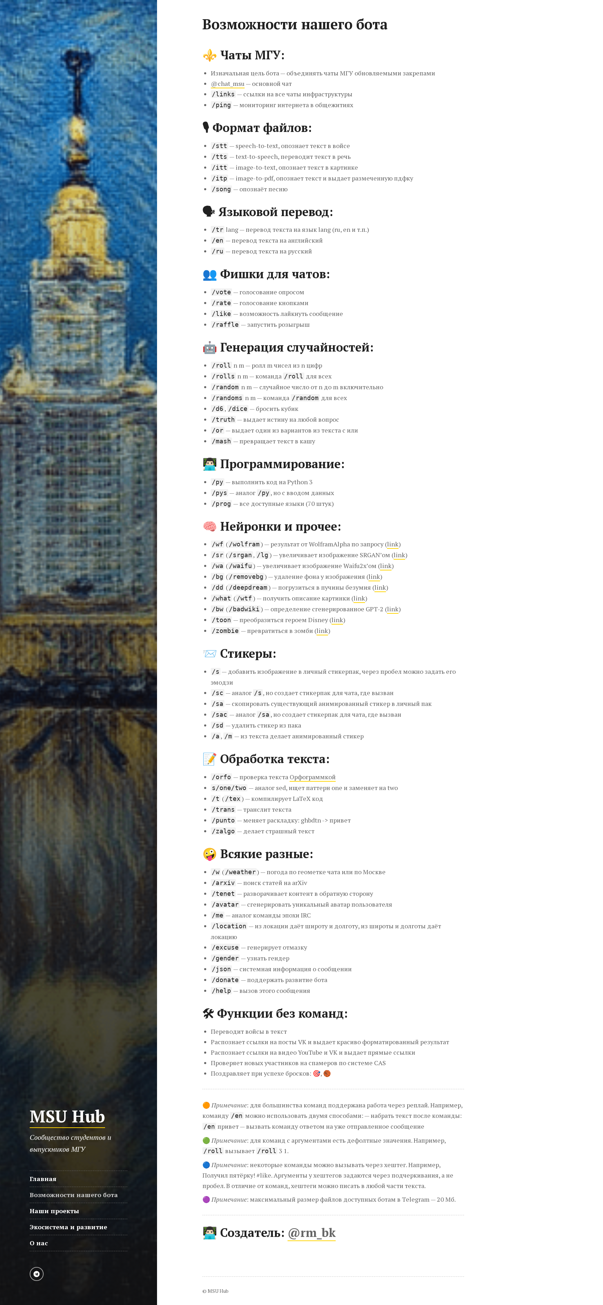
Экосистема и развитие (68, 1227)
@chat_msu (228, 83)
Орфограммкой (313, 777)
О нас (39, 1243)
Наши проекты (54, 1211)
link (393, 544)
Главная (43, 1178)
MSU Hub (67, 1116)
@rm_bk (312, 1232)
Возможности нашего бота (74, 1194)
